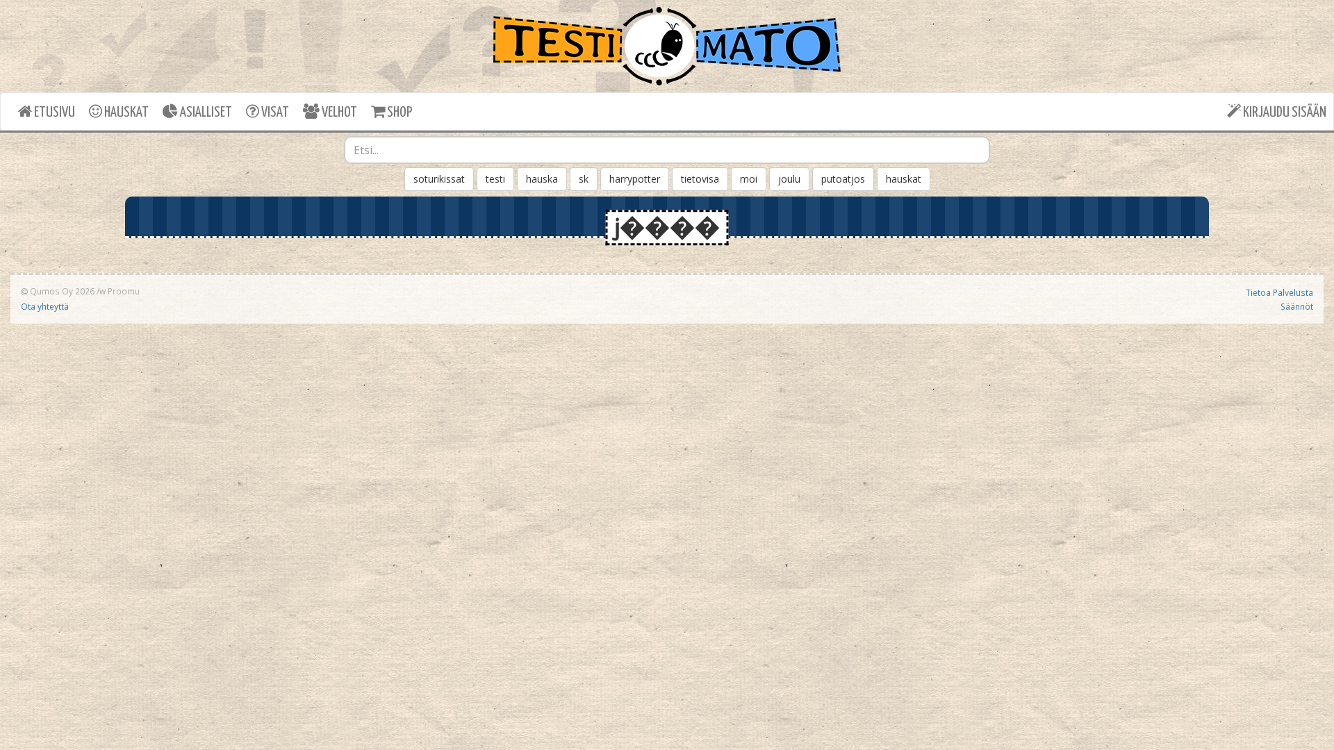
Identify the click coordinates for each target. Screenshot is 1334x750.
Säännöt (1297, 306)
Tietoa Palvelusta (1279, 292)
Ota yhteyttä (45, 306)
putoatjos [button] (843, 178)
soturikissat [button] (439, 178)
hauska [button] (542, 178)
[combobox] (667, 150)
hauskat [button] (903, 178)
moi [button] (748, 178)
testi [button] (495, 178)
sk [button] (583, 178)
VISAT (274, 112)
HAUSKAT (125, 112)
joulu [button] (789, 178)
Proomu (124, 291)
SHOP (398, 112)
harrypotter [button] (634, 178)
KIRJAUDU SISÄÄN (1283, 112)
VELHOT (338, 112)
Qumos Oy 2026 (61, 291)
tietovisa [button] (700, 178)
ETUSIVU (53, 112)
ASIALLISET (205, 112)
